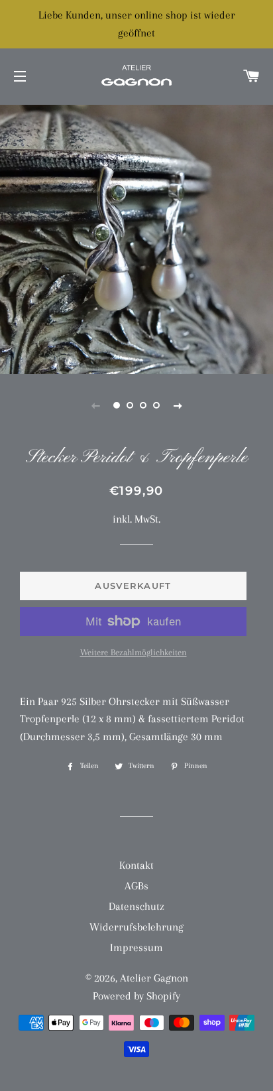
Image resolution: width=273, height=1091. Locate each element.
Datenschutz (136, 906)
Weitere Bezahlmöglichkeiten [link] (133, 652)
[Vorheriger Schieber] (95, 405)
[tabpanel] (136, 237)
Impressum (136, 947)
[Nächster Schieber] (177, 405)
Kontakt (136, 865)
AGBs (136, 885)
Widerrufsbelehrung (136, 927)
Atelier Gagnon (154, 978)
